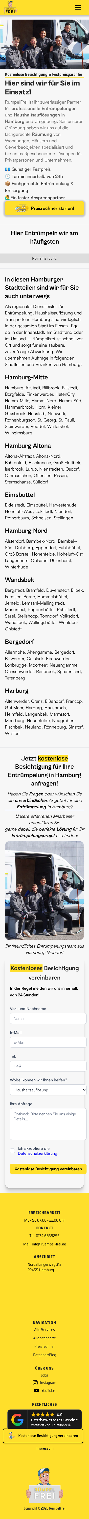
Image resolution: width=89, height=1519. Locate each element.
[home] (10, 7)
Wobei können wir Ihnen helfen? (38, 1079)
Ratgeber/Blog (44, 1355)
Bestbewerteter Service (54, 1420)
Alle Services (44, 1330)
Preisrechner (44, 1347)
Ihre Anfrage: (22, 1103)
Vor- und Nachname (28, 1008)
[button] (78, 7)
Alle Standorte (44, 1338)
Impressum (45, 1448)
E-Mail (16, 1032)
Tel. (13, 1056)
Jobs (44, 1375)
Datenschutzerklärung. (38, 1153)
